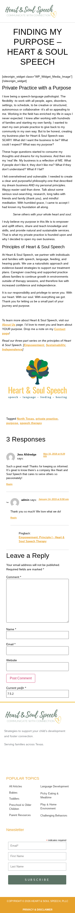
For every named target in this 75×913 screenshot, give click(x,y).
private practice (47, 418)
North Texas (25, 418)
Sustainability (55, 345)
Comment (13, 577)
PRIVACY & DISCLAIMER (37, 909)
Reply (9, 484)
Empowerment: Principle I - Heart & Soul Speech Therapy (41, 539)
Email (10, 644)
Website (11, 660)
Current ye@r (16, 687)
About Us (8, 324)
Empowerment (34, 345)
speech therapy (31, 423)
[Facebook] (26, 764)
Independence (12, 349)
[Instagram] (48, 764)
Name (11, 629)
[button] (64, 12)
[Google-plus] (37, 764)
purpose (12, 423)
